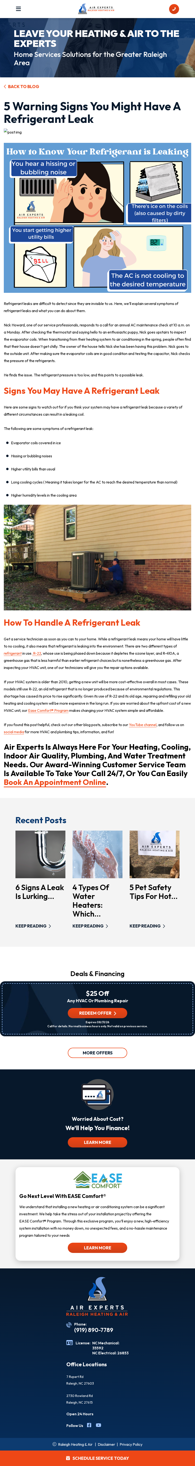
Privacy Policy (131, 1444)
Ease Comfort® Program (48, 710)
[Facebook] (89, 1425)
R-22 (36, 653)
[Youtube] (98, 1425)
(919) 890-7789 (93, 1330)
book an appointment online (55, 782)
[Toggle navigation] (18, 9)
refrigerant (13, 653)
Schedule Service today (100, 1458)
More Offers (97, 1053)
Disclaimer (106, 1444)
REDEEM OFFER (95, 1013)
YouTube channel (142, 724)
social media (14, 731)
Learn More (97, 1142)
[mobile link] (174, 9)
